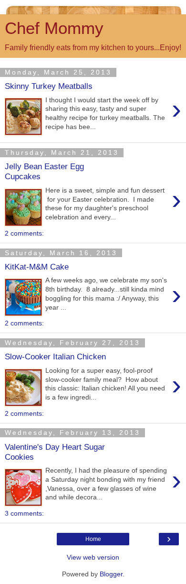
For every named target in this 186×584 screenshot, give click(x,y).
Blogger (111, 574)
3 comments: (24, 513)
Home (93, 539)
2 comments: (24, 233)
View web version (93, 557)
